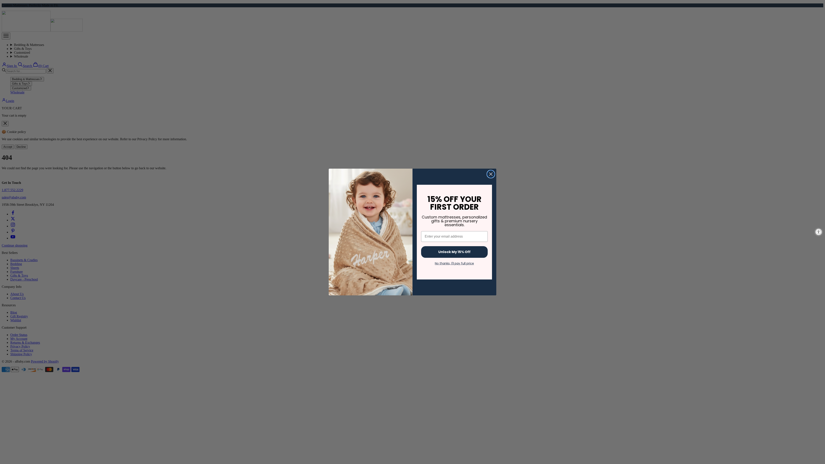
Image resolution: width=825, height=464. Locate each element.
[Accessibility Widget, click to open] (818, 232)
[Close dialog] (491, 174)
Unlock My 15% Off (454, 251)
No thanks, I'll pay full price (454, 263)
